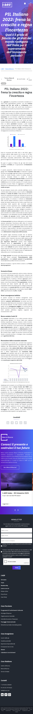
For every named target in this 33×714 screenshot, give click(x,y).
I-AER (2, 69)
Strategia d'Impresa (6, 613)
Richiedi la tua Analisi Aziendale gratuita (11, 625)
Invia (16, 567)
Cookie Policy (8, 710)
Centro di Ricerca (5, 666)
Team (2, 582)
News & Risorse (9, 69)
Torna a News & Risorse (9, 79)
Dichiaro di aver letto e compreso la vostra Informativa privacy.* (17, 545)
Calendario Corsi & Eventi (8, 652)
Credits (16, 711)
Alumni (3, 649)
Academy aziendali (6, 641)
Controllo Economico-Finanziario (9, 619)
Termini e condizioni (17, 710)
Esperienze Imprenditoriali (8, 644)
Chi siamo (3, 580)
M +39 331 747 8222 (6, 687)
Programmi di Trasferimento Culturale (12, 610)
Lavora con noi (5, 588)
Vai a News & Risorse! (10, 467)
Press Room (4, 594)
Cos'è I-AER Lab (5, 638)
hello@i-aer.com (5, 690)
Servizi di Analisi (5, 671)
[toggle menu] (29, 3)
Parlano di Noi (4, 591)
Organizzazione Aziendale (8, 616)
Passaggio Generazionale (8, 622)
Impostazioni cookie (26, 710)
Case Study (4, 597)
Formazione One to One (7, 647)
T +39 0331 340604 (6, 685)
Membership (4, 585)
